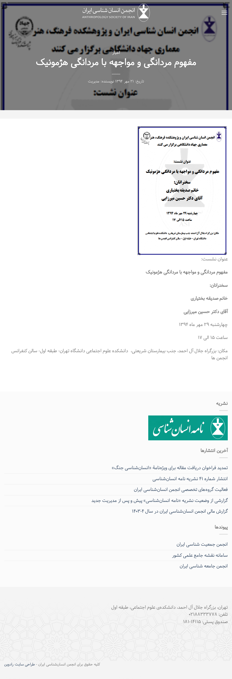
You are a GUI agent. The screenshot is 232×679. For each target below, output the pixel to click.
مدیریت (93, 82)
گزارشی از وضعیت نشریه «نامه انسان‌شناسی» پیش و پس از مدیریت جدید (159, 500)
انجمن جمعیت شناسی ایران (202, 544)
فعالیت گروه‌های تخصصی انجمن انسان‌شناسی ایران (181, 489)
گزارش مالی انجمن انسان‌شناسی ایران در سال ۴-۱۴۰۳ (180, 511)
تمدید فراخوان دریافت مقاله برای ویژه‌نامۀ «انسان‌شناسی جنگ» (170, 468)
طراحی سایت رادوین (19, 664)
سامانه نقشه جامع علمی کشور (200, 555)
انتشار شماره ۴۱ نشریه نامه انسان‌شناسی (190, 479)
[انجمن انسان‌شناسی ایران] (116, 12)
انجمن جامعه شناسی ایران (204, 566)
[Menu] (224, 12)
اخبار (116, 53)
